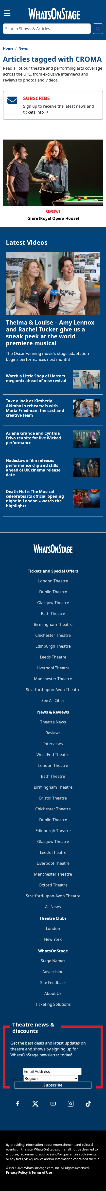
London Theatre (53, 581)
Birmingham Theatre (53, 624)
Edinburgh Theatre (53, 646)
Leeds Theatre (53, 657)
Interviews (53, 743)
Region (16, 1078)
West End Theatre (53, 754)
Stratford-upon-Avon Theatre (53, 689)
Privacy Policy (17, 1172)
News (23, 48)
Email (16, 1071)
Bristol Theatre (53, 798)
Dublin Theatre (53, 592)
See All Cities (53, 700)
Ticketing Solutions (53, 1004)
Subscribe (52, 1085)
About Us (53, 993)
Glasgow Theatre (53, 602)
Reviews (53, 211)
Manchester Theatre (53, 678)
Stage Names (53, 961)
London (53, 928)
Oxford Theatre (53, 885)
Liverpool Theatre (53, 668)
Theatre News (53, 722)
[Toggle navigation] (3, 13)
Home (8, 48)
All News (53, 906)
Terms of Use (42, 1172)
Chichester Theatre (53, 635)
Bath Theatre (53, 613)
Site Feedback (53, 982)
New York (53, 939)
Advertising (53, 971)
